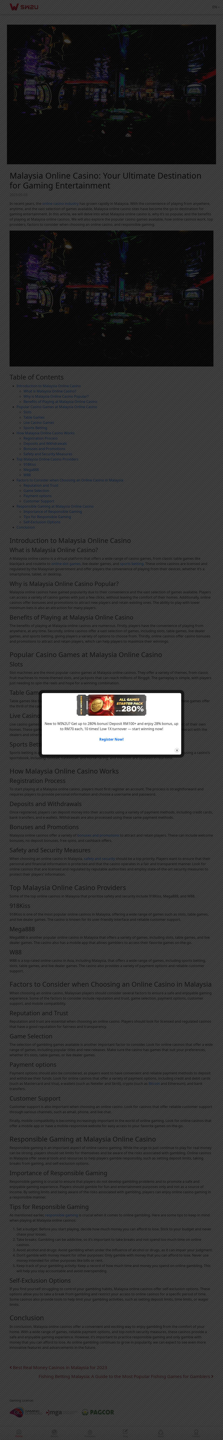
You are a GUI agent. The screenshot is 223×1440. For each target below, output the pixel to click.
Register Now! (111, 739)
